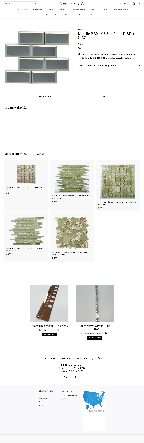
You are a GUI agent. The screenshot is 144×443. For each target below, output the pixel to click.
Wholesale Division (53, 15)
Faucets (62, 10)
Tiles (25, 10)
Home (16, 10)
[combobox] (21, 3)
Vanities (50, 10)
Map (77, 377)
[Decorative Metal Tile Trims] (49, 303)
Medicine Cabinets (78, 10)
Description (45, 96)
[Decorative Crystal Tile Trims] (95, 303)
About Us (94, 15)
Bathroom (43, 399)
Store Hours (69, 15)
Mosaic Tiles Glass (32, 153)
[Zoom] (37, 56)
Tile (40, 402)
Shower (94, 10)
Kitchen (42, 395)
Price (80, 44)
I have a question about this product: (97, 65)
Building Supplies (121, 10)
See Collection (49, 334)
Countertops (38, 10)
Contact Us (83, 15)
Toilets (105, 10)
